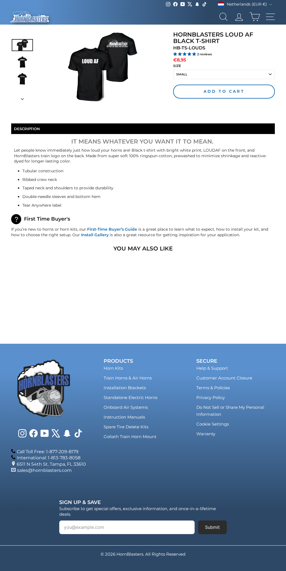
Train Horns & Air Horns (128, 378)
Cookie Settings (212, 424)
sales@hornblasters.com (44, 470)
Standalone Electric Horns (130, 397)
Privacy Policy (210, 397)
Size (177, 66)
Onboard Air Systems (126, 407)
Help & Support (212, 368)
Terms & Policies (213, 387)
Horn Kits (113, 368)
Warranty (205, 433)
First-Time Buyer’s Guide (112, 229)
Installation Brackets (125, 387)
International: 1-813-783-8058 (48, 457)
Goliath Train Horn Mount (130, 436)
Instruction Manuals (124, 417)
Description (27, 128)
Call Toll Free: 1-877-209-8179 (47, 451)
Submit (212, 527)
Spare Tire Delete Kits (126, 426)
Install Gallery (95, 234)
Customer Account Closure (224, 378)
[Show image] (22, 45)
